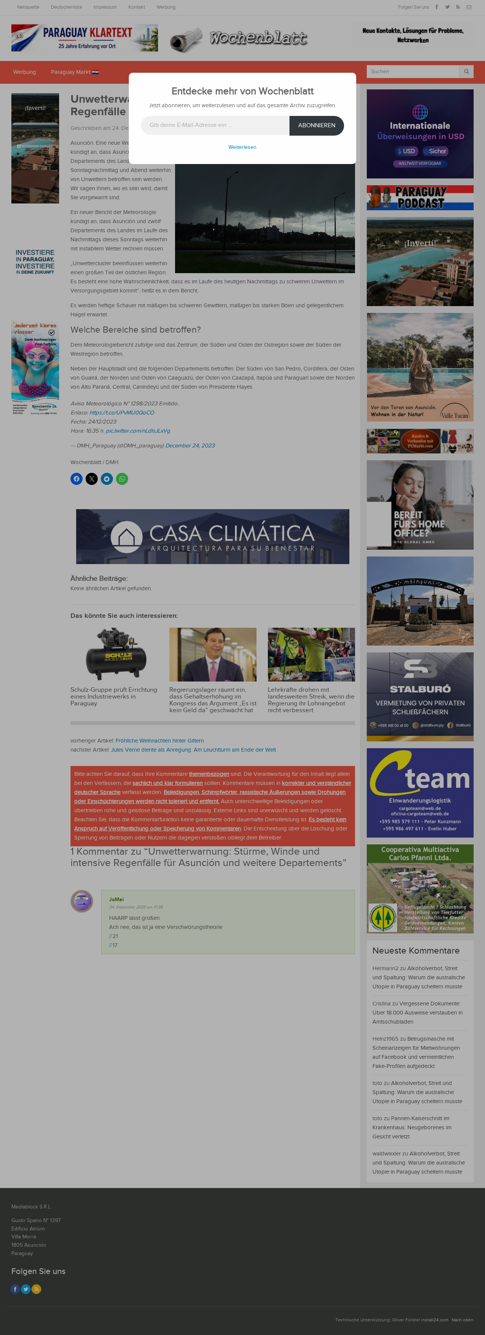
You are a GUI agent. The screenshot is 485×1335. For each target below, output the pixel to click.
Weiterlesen (242, 147)
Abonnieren (316, 125)
